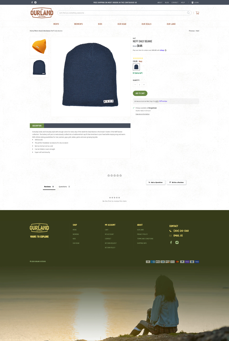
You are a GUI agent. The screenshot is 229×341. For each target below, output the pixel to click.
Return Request (111, 243)
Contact (108, 238)
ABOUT (160, 2)
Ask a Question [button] (157, 182)
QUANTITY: (136, 80)
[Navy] (136, 67)
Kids (100, 24)
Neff (134, 38)
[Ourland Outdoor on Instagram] (35, 2)
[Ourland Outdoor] (42, 12)
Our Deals (146, 24)
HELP (183, 2)
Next (197, 31)
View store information (143, 114)
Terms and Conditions (145, 238)
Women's (78, 24)
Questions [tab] (63, 186)
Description (36, 125)
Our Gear (122, 24)
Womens (76, 234)
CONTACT (175, 2)
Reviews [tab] (47, 186)
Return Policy (110, 247)
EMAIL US (178, 236)
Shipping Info (142, 243)
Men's (56, 24)
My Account (109, 234)
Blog (167, 2)
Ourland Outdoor (40, 261)
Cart (106, 230)
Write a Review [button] (178, 182)
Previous (192, 31)
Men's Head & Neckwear (42, 31)
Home (32, 31)
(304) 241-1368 (181, 231)
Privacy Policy (142, 234)
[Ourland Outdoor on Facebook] (32, 2)
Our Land (171, 24)
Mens (75, 230)
